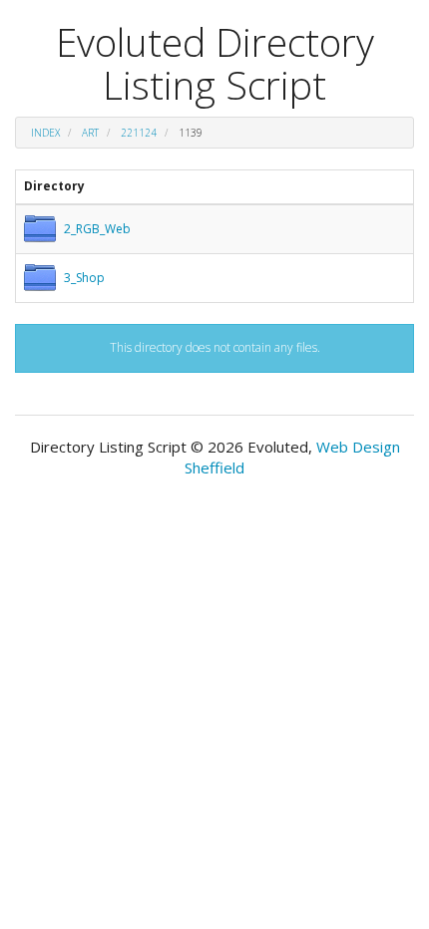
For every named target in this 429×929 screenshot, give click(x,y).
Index (45, 133)
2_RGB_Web (97, 228)
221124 (139, 133)
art (90, 133)
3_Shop (84, 277)
